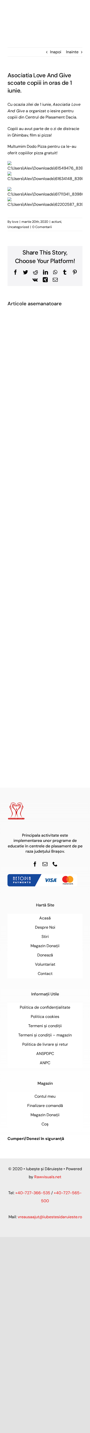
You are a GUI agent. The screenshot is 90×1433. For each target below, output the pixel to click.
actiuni (56, 222)
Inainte (72, 52)
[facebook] (35, 864)
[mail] (45, 864)
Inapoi (55, 52)
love (15, 222)
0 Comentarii (42, 227)
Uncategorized (18, 227)
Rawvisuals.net (47, 1176)
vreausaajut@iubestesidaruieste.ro (50, 1216)
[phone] (55, 864)
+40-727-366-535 (32, 1192)
